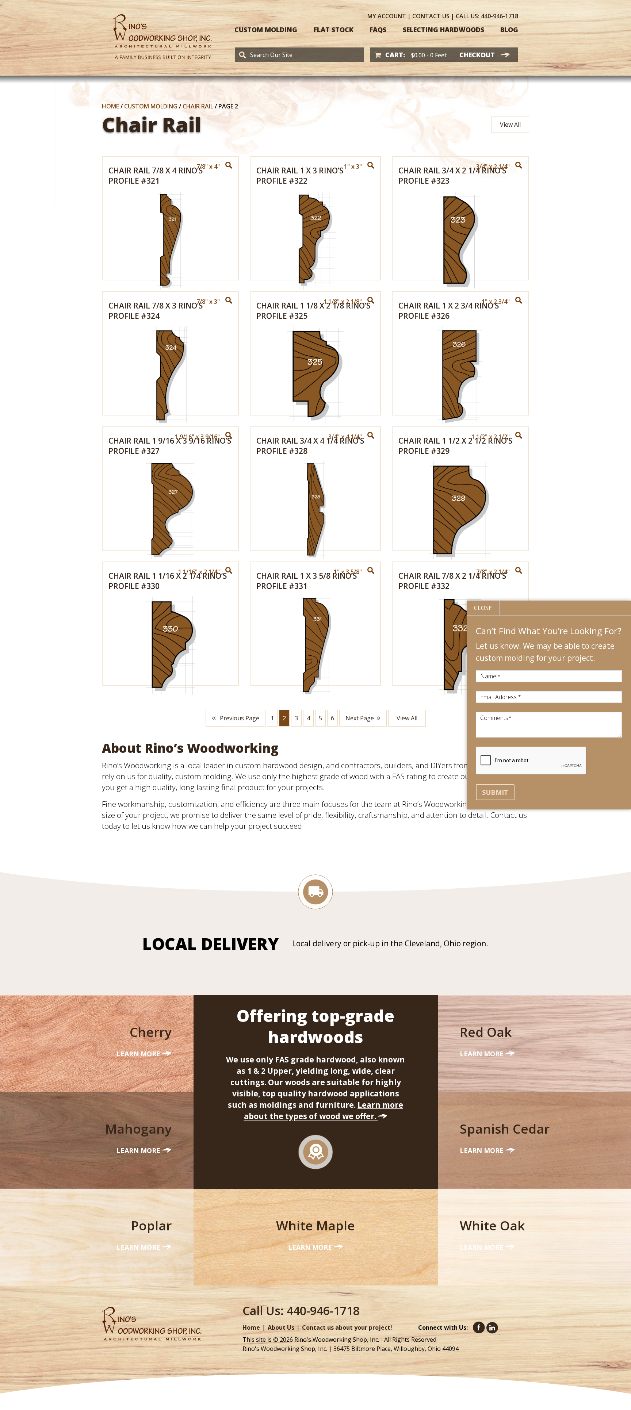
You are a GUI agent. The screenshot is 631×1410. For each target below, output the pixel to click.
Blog (509, 29)
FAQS (378, 29)
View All (510, 124)
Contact (431, 16)
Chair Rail (198, 106)
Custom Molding (265, 29)
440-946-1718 (487, 16)
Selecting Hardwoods (443, 29)
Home (110, 106)
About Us (281, 1327)
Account (386, 16)
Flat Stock (333, 29)
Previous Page (238, 718)
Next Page (359, 718)
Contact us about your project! (347, 1327)
